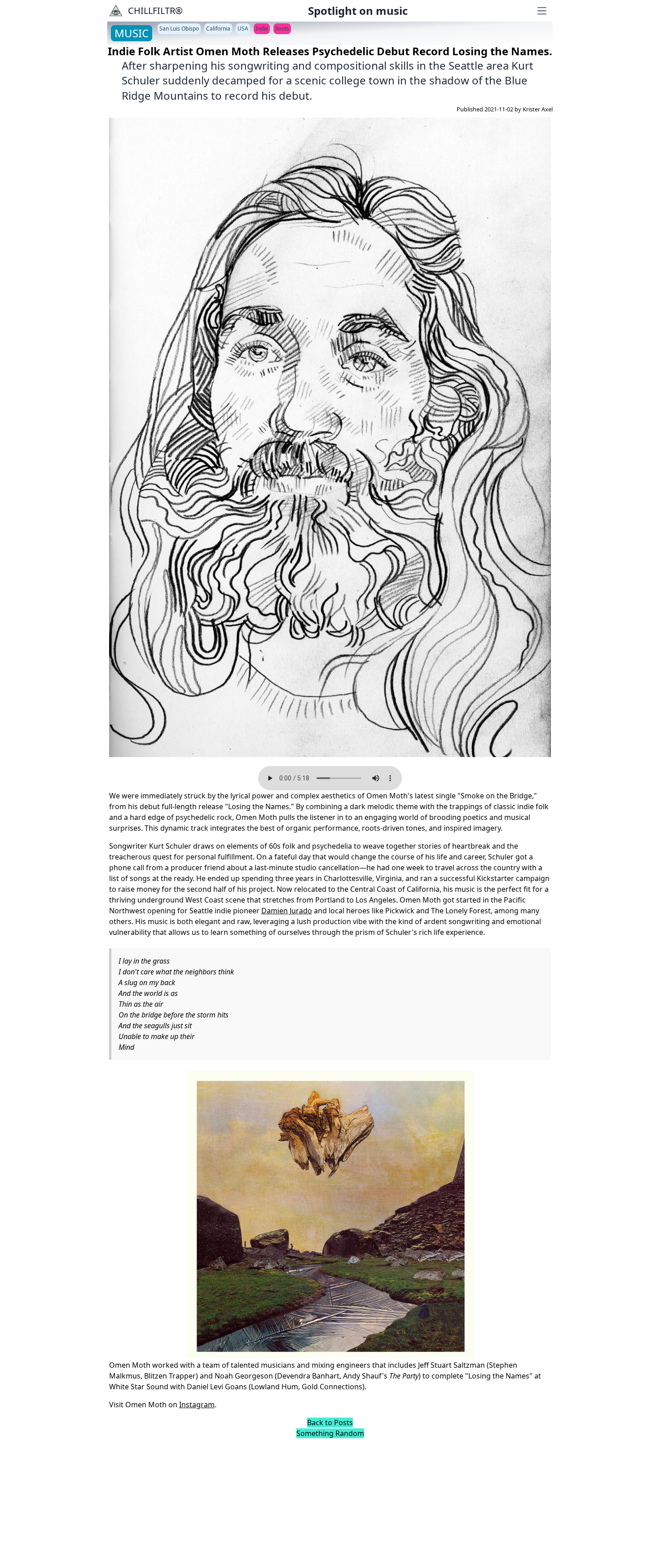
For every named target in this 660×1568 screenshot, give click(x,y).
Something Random (330, 1433)
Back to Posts (330, 1422)
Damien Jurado (286, 911)
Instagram (197, 1404)
